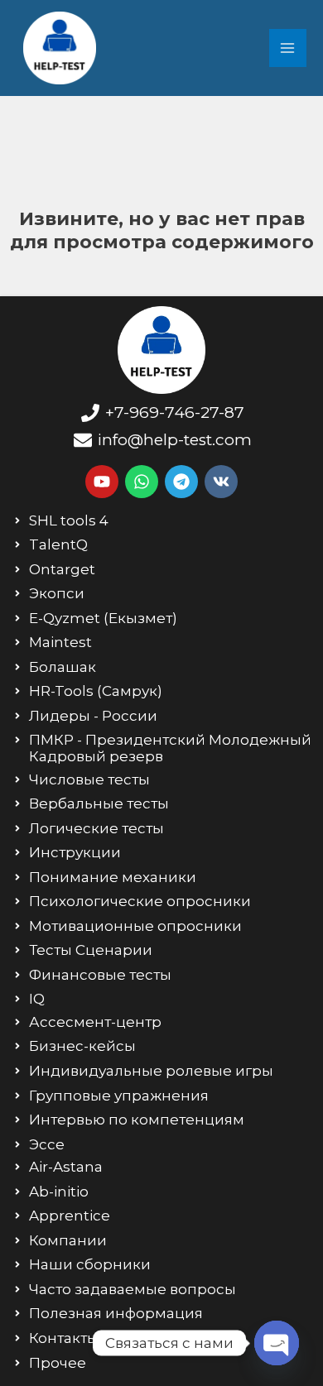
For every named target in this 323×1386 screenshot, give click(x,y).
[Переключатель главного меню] (288, 48)
